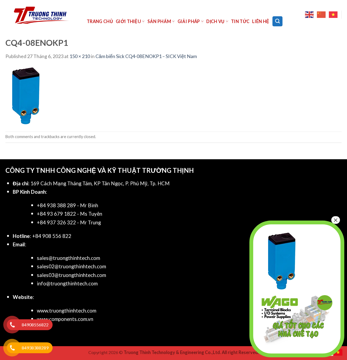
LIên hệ (260, 21)
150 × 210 (79, 56)
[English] (309, 15)
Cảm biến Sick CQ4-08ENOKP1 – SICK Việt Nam (146, 56)
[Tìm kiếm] (277, 21)
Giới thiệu (128, 21)
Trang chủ (100, 21)
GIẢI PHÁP (189, 21)
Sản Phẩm (159, 21)
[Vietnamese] (333, 15)
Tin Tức (240, 21)
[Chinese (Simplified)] (321, 15)
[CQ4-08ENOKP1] (25, 95)
